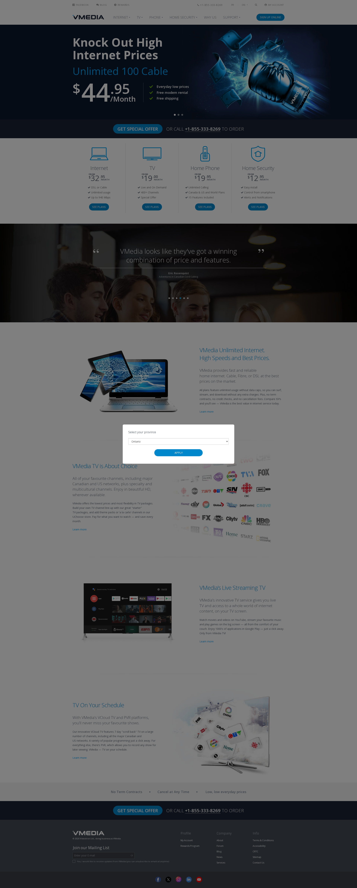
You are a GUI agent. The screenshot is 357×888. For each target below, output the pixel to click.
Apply (179, 452)
